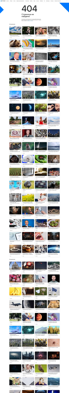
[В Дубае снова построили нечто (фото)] (41, 225)
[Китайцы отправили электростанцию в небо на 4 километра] (15, 97)
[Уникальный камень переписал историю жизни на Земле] (41, 45)
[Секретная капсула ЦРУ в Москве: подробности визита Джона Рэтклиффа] (15, 358)
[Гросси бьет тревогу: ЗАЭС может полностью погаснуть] (28, 225)
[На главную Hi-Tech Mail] (3, 1)
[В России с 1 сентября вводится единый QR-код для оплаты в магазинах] (41, 187)
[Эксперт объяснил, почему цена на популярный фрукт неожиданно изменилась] (28, 45)
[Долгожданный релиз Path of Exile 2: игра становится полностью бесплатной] (28, 238)
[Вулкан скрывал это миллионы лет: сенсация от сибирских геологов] (41, 383)
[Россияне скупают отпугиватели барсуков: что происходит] (54, 187)
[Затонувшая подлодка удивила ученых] (28, 332)
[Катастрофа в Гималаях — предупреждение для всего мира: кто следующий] (54, 319)
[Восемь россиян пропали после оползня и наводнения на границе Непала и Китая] (54, 199)
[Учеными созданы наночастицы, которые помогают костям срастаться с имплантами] (41, 238)
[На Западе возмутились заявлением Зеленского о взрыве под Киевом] (54, 332)
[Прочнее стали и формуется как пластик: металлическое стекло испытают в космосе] (41, 135)
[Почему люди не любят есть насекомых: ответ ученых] (41, 161)
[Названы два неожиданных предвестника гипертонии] (28, 84)
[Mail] (1, 1)
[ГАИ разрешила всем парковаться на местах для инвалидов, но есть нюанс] (15, 251)
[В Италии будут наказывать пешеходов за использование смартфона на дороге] (54, 277)
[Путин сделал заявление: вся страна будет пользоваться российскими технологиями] (54, 58)
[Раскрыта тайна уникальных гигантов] (28, 187)
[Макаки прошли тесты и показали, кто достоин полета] (28, 148)
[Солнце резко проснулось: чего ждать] (41, 97)
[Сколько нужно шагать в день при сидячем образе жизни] (28, 302)
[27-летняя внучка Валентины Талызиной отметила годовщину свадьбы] (15, 277)
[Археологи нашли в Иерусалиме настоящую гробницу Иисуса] (54, 358)
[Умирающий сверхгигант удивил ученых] (54, 45)
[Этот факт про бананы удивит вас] (15, 345)
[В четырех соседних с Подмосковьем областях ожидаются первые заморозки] (54, 97)
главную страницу (30, 20)
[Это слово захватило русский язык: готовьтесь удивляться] (41, 174)
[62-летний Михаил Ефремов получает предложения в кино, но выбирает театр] (28, 135)
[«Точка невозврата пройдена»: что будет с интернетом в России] (54, 135)
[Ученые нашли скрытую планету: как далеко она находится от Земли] (41, 302)
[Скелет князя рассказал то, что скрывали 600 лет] (15, 319)
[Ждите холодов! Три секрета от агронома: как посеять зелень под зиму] (41, 110)
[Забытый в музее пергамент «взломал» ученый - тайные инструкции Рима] (28, 264)
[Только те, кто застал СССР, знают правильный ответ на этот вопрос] (41, 71)
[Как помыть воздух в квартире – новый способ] (15, 187)
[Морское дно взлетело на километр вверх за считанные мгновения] (15, 32)
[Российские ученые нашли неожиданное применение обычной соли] (54, 84)
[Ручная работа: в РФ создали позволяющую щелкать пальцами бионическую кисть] (28, 277)
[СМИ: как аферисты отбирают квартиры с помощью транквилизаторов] (41, 199)
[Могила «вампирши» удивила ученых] (15, 84)
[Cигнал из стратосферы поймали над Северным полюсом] (54, 122)
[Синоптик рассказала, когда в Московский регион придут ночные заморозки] (41, 358)
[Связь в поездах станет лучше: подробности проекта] (54, 289)
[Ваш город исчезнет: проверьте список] (15, 71)
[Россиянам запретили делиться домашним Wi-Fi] (28, 174)
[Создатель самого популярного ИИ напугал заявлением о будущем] (28, 212)
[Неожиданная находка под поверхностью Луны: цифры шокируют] (54, 32)
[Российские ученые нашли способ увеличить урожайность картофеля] (15, 174)
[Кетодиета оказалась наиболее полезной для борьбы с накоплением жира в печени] (54, 174)
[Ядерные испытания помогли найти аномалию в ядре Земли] (54, 251)
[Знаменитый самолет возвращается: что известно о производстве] (54, 71)
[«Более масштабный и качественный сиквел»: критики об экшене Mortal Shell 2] (54, 238)
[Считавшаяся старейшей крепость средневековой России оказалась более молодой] (15, 122)
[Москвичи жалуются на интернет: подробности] (15, 264)
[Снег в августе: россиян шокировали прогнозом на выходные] (28, 97)
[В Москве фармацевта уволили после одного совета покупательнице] (15, 225)
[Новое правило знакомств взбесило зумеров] (41, 122)
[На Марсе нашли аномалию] (41, 84)
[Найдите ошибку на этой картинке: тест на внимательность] (41, 212)
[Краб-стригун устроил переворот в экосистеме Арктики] (54, 212)
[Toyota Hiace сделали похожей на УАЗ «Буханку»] (28, 289)
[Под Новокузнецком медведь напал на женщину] (15, 45)
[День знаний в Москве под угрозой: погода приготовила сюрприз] (28, 32)
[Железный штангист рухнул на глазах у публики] (41, 251)
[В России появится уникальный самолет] (54, 264)
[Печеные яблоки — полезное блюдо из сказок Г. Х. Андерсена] (28, 251)
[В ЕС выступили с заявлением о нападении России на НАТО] (54, 345)
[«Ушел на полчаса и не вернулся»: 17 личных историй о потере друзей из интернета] (54, 161)
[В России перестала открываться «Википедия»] (15, 238)
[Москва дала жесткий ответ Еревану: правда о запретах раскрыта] (41, 332)
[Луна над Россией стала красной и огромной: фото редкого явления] (15, 110)
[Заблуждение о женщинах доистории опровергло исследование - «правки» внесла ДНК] (41, 58)
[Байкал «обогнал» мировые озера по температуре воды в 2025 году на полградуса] (54, 148)
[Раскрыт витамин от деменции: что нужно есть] (54, 110)
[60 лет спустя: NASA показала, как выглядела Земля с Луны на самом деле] (28, 358)
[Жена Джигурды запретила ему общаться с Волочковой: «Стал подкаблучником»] (41, 32)
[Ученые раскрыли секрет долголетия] (28, 58)
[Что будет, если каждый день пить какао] (28, 319)
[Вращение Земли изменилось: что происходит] (28, 110)
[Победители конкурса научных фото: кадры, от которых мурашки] (54, 302)
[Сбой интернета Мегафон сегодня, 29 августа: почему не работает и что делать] (41, 277)
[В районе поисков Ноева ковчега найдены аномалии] (15, 212)
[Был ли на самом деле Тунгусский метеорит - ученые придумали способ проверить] (41, 148)
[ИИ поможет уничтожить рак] (15, 289)
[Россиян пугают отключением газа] (28, 122)
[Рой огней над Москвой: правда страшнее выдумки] (41, 319)
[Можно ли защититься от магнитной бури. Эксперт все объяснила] (41, 264)
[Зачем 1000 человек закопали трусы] (41, 345)
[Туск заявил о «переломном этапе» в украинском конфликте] (15, 58)
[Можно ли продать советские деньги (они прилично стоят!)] (15, 135)
